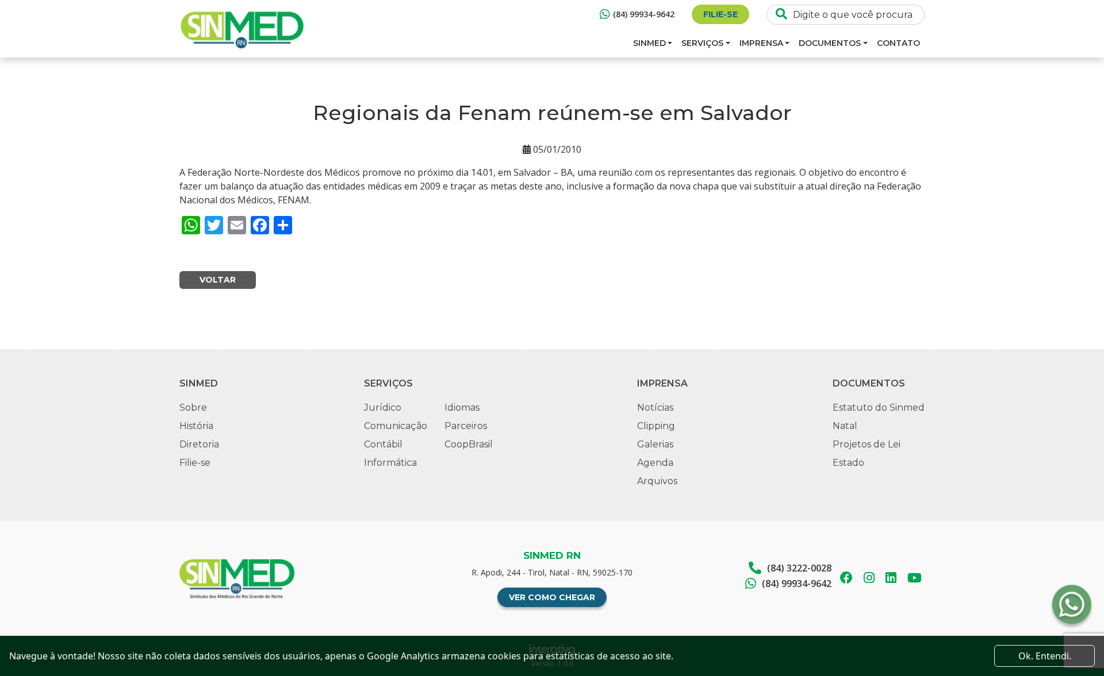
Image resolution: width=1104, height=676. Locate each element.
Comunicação (395, 425)
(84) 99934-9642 (643, 14)
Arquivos (657, 481)
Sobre (193, 407)
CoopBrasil (468, 444)
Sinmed (649, 43)
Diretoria (199, 444)
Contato (898, 43)
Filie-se (720, 14)
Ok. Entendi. (1044, 656)
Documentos (830, 43)
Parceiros (465, 425)
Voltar (218, 280)
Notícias (655, 407)
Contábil (383, 444)
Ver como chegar (552, 597)
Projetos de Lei (866, 444)
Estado (848, 462)
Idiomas (462, 407)
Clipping (656, 425)
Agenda (655, 462)
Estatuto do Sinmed (879, 407)
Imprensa (761, 43)
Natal (845, 425)
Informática (390, 462)
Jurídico (382, 407)
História (196, 425)
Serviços (702, 43)
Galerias (655, 444)
